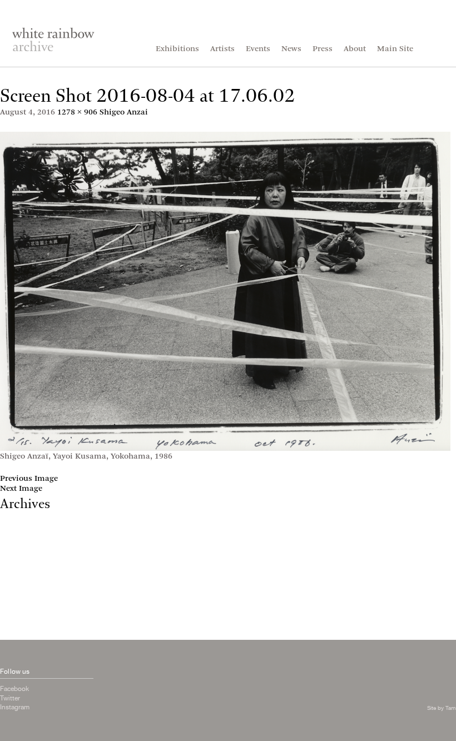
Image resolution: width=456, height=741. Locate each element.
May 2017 (18, 519)
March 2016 (22, 589)
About (355, 49)
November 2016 (29, 549)
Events (258, 49)
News (291, 49)
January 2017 (24, 539)
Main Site (395, 49)
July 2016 (17, 569)
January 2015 (24, 629)
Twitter (10, 698)
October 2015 (24, 599)
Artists (222, 49)
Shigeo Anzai (124, 112)
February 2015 (27, 619)
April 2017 (19, 529)
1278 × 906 (77, 112)
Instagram (14, 707)
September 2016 (30, 559)
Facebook (14, 689)
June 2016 (18, 579)
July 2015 (17, 609)
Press (323, 49)
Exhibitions (177, 49)
